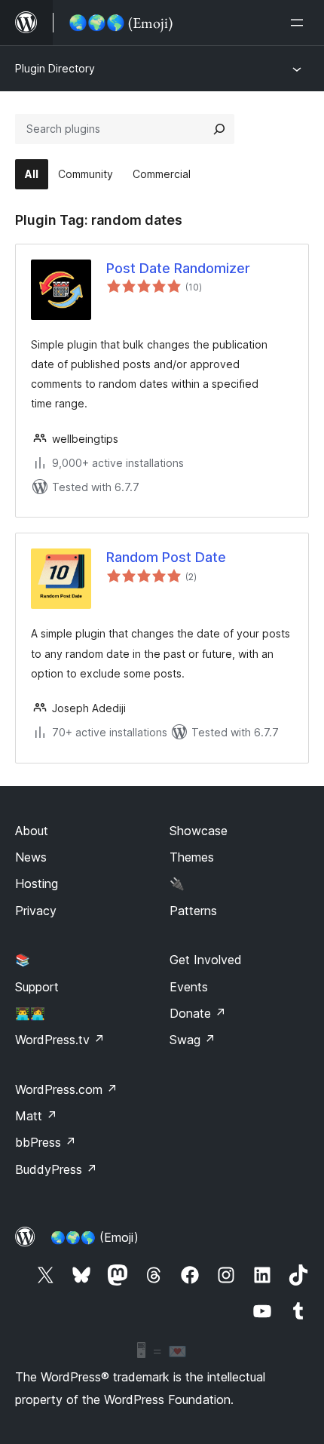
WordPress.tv (60, 1039)
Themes (192, 857)
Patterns (193, 910)
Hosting (36, 883)
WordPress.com (66, 1089)
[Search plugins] (219, 129)
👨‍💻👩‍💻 (30, 1013)
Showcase (199, 830)
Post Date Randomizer (178, 268)
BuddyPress (56, 1169)
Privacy (36, 910)
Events (189, 986)
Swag (192, 1039)
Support (37, 986)
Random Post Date (166, 557)
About (31, 830)
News (31, 857)
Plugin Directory (55, 68)
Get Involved (206, 959)
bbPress (45, 1142)
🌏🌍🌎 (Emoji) (94, 1237)
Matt (36, 1115)
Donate (198, 1013)
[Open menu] (300, 22)
